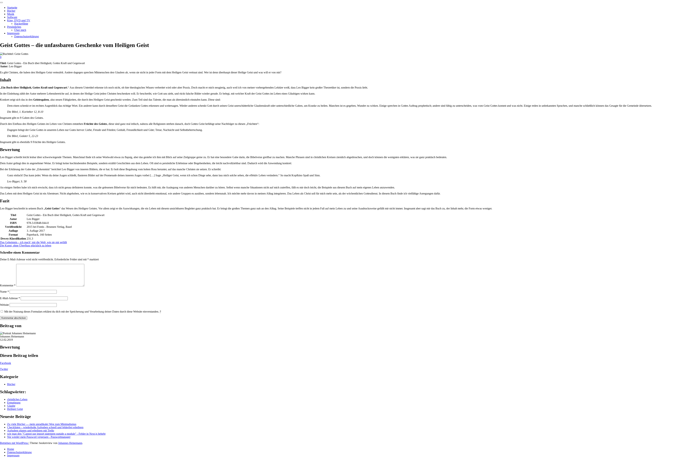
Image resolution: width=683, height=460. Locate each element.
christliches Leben (17, 399)
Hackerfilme (21, 23)
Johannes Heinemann (70, 443)
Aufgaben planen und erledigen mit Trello (30, 430)
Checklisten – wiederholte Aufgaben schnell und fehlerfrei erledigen (45, 427)
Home (10, 449)
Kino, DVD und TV (18, 20)
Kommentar (7, 285)
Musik (10, 13)
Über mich (20, 30)
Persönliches (14, 26)
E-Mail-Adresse (10, 298)
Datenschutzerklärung (26, 36)
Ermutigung (13, 402)
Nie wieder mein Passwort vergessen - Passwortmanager (38, 436)
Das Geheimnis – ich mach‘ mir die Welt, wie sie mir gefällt (33, 242)
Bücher (11, 10)
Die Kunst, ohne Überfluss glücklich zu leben (25, 245)
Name (4, 291)
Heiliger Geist (15, 408)
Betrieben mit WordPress (14, 443)
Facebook (5, 363)
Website (4, 304)
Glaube (11, 405)
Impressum (13, 33)
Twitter (4, 369)
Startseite (12, 7)
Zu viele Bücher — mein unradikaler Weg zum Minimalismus (41, 424)
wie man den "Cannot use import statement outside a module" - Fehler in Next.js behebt (56, 433)
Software (12, 17)
